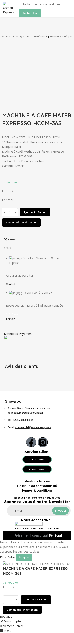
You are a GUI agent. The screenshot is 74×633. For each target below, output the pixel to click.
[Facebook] (31, 442)
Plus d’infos (7, 557)
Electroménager (37, 36)
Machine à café (58, 36)
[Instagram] (43, 442)
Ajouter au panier (35, 212)
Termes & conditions (37, 490)
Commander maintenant (21, 222)
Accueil (6, 36)
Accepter (24, 557)
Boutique (19, 36)
